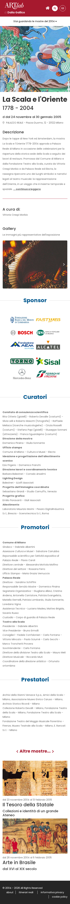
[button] (27, 189)
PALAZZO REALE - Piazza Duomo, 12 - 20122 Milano (34, 122)
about (9, 892)
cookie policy (59, 896)
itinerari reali (26, 892)
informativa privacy (52, 892)
